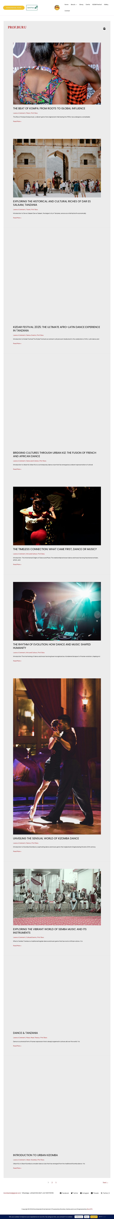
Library (81, 4)
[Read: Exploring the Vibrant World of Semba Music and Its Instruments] (57, 897)
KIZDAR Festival (97, 4)
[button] (13, 8)
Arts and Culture (31, 554)
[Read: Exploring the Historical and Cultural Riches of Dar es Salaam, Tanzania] (57, 168)
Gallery (106, 4)
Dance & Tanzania (25, 1033)
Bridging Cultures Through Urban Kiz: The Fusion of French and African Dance (54, 454)
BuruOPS (89, 1209)
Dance (28, 335)
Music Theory (35, 1037)
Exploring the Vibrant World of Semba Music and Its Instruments (50, 931)
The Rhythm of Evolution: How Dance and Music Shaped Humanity (52, 646)
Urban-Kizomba (31, 1160)
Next (105, 1182)
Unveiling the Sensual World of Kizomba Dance (46, 838)
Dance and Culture (32, 461)
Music (28, 113)
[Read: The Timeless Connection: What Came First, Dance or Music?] (57, 516)
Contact (67, 11)
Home (66, 4)
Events (88, 4)
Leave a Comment (19, 113)
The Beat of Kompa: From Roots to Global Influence (49, 108)
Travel (28, 209)
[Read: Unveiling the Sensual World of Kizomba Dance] (57, 756)
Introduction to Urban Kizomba (35, 1155)
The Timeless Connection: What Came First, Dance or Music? (55, 549)
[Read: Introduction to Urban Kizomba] (57, 1107)
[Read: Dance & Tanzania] (57, 996)
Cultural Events (31, 937)
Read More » (17, 121)
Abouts (73, 4)
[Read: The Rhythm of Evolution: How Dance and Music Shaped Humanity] (57, 611)
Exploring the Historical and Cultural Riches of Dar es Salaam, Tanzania (52, 203)
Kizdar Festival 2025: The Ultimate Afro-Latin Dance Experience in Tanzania (56, 328)
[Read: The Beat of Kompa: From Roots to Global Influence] (57, 74)
